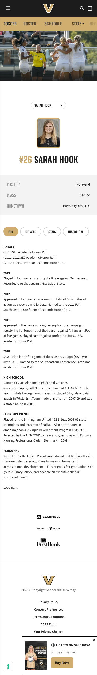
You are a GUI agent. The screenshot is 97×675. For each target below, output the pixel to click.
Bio (10, 231)
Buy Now (64, 664)
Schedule (53, 24)
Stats (76, 24)
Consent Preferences (48, 609)
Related (30, 231)
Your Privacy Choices (48, 631)
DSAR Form (48, 624)
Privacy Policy (48, 602)
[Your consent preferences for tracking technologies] (8, 666)
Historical (76, 231)
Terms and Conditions (48, 617)
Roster (29, 24)
